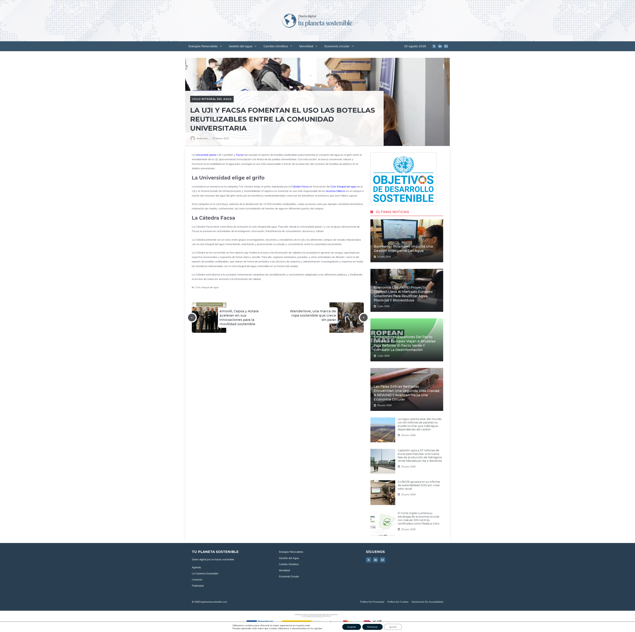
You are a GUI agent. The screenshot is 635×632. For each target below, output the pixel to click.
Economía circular (337, 46)
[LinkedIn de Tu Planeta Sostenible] (440, 46)
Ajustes (393, 626)
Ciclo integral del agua (212, 99)
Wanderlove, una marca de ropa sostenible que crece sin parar (313, 315)
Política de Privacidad (372, 601)
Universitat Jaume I (206, 154)
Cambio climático (276, 46)
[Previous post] (192, 318)
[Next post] (364, 318)
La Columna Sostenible (205, 573)
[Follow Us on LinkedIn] (375, 559)
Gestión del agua (240, 46)
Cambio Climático (289, 564)
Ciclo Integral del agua (343, 186)
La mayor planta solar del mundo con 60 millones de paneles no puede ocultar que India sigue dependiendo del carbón (420, 424)
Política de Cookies (397, 601)
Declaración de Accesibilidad (427, 601)
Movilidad (306, 46)
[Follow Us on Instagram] (382, 559)
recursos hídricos (335, 191)
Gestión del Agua (289, 558)
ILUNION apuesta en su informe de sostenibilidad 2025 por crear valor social (419, 485)
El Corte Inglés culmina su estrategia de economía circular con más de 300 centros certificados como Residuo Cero (419, 518)
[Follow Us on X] (368, 559)
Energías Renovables (203, 46)
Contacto (197, 579)
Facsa (239, 154)
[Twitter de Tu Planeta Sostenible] (434, 46)
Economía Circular (289, 576)
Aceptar (351, 626)
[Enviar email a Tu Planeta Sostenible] (446, 46)
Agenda (196, 567)
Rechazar (372, 626)
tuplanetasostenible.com (213, 601)
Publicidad (198, 585)
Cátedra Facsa (300, 186)
